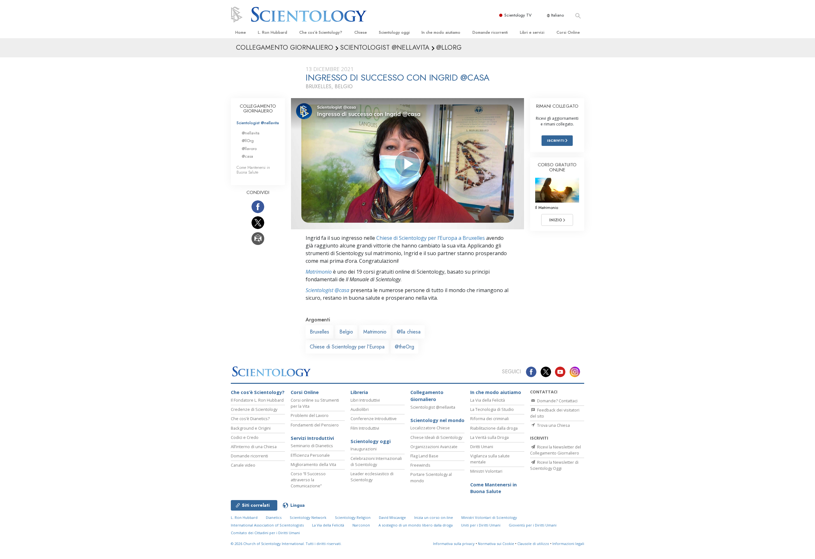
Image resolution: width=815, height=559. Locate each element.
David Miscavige (392, 517)
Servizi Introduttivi (312, 438)
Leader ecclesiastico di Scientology (372, 477)
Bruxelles (319, 331)
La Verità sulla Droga (489, 437)
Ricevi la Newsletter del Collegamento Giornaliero (555, 450)
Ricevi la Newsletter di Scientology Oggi (554, 465)
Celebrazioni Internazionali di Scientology (376, 461)
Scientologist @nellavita (258, 123)
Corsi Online (568, 32)
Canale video (243, 465)
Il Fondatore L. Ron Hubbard (257, 400)
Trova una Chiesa (553, 425)
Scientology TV (518, 15)
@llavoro (249, 149)
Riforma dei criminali (489, 418)
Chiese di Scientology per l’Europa (347, 346)
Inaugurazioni (364, 449)
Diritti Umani (481, 446)
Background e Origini (251, 428)
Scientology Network (308, 517)
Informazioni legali (568, 543)
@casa (247, 156)
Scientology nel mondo (437, 420)
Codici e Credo (245, 437)
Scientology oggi (394, 32)
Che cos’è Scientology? (320, 32)
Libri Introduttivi (365, 400)
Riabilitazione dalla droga (494, 428)
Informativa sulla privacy (454, 543)
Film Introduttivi (365, 428)
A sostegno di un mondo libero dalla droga (416, 525)
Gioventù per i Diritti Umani (532, 525)
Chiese (360, 32)
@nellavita (250, 133)
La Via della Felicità (487, 400)
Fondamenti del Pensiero (315, 425)
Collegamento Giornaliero (426, 395)
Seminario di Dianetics (312, 445)
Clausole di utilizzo (533, 543)
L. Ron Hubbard (272, 32)
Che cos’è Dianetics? (250, 418)
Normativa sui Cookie (496, 543)
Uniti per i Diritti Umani (480, 525)
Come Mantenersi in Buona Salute (253, 169)
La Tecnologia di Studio (492, 409)
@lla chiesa (409, 331)
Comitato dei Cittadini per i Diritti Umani (265, 532)
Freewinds (420, 465)
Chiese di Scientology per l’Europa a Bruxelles (430, 237)
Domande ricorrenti (490, 32)
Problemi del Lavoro (310, 415)
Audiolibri (360, 409)
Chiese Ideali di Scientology (436, 437)
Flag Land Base (424, 456)
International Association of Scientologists (267, 525)
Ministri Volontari (486, 471)
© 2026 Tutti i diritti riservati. (286, 543)
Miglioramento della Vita (313, 464)
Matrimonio (319, 271)
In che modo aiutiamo (441, 32)
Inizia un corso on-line (433, 517)
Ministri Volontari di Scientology (489, 517)
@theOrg (404, 346)
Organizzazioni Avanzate (433, 446)
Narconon (361, 525)
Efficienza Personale (310, 455)
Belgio (346, 331)
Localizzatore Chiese (430, 428)
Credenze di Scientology (254, 409)
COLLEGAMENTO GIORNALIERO (258, 108)
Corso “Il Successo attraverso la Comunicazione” (308, 480)
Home (240, 32)
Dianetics (273, 517)
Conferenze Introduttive (374, 418)
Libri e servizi (532, 32)
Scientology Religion (353, 517)
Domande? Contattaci (557, 401)
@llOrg (248, 141)
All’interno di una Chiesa (254, 446)
